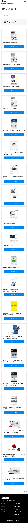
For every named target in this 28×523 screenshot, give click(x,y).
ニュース (3, 509)
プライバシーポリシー (19, 511)
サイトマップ (17, 514)
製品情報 (3, 503)
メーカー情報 (17, 503)
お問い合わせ (17, 509)
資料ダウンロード (5, 506)
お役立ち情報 (17, 506)
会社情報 (3, 511)
